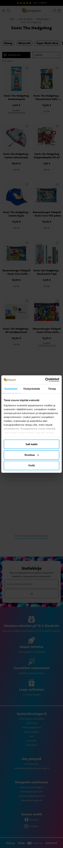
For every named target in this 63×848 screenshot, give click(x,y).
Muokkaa (30, 454)
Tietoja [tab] (52, 388)
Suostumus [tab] (10, 388)
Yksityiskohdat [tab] (31, 388)
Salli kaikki (31, 444)
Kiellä (31, 465)
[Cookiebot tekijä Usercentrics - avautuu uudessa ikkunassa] (45, 380)
